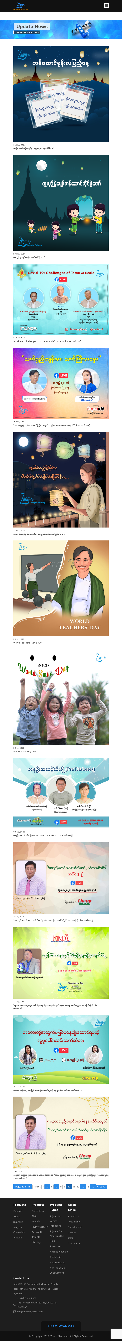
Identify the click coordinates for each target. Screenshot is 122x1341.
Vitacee (17, 1237)
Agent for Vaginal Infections (55, 1221)
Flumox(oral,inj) (40, 1226)
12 (78, 1186)
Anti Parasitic (57, 1262)
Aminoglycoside (59, 1251)
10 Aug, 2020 (55, 1005)
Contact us (74, 1243)
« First (37, 1186)
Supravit (18, 1222)
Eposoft (17, 1211)
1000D (16, 1216)
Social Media (75, 1227)
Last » (103, 1186)
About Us (73, 1216)
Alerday (36, 1242)
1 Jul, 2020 (61, 1175)
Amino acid (56, 1246)
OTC (70, 1238)
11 (74, 1186)
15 (88, 1186)
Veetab (36, 1221)
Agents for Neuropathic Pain (57, 1236)
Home (19, 32)
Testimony (74, 1221)
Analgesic (55, 1257)
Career (72, 1232)
